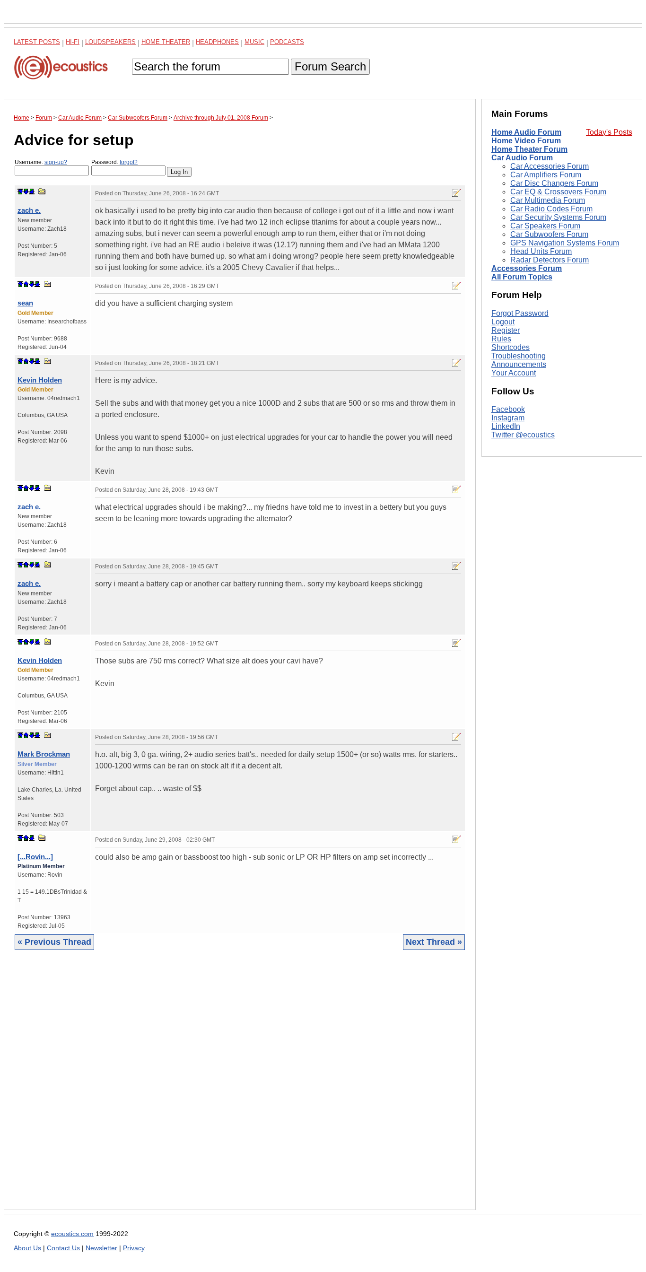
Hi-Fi (72, 41)
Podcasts (287, 41)
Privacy (134, 1248)
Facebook (508, 410)
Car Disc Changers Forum (554, 183)
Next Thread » (434, 942)
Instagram (507, 418)
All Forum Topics (521, 277)
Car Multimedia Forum (547, 200)
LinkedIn (505, 427)
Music (254, 41)
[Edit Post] (456, 193)
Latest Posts (37, 41)
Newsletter (101, 1248)
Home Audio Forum (526, 132)
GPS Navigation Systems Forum (564, 243)
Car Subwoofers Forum (549, 234)
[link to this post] (42, 191)
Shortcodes (510, 347)
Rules (501, 339)
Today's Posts (609, 132)
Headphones (217, 41)
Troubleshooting (518, 356)
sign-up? (55, 162)
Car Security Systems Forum (558, 217)
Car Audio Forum (522, 158)
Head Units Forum (541, 251)
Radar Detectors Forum (549, 260)
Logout (503, 322)
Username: (41, 162)
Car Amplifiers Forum (545, 175)
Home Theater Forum (529, 149)
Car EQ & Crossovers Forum (558, 192)
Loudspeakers (110, 41)
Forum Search (330, 66)
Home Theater (165, 41)
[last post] (32, 191)
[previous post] (26, 284)
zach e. (29, 210)
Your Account (513, 373)
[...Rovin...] (35, 857)
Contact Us (63, 1248)
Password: (114, 162)
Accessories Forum (526, 268)
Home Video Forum (526, 141)
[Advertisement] (240, 1087)
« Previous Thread (54, 942)
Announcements (518, 364)
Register (505, 330)
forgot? (129, 162)
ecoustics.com (72, 1233)
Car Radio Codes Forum (551, 209)
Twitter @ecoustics (523, 435)
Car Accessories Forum (549, 166)
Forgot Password (520, 313)
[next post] (26, 191)
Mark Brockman (43, 754)
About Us (27, 1248)
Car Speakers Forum (545, 226)
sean (25, 303)
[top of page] (20, 191)
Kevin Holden (39, 380)
